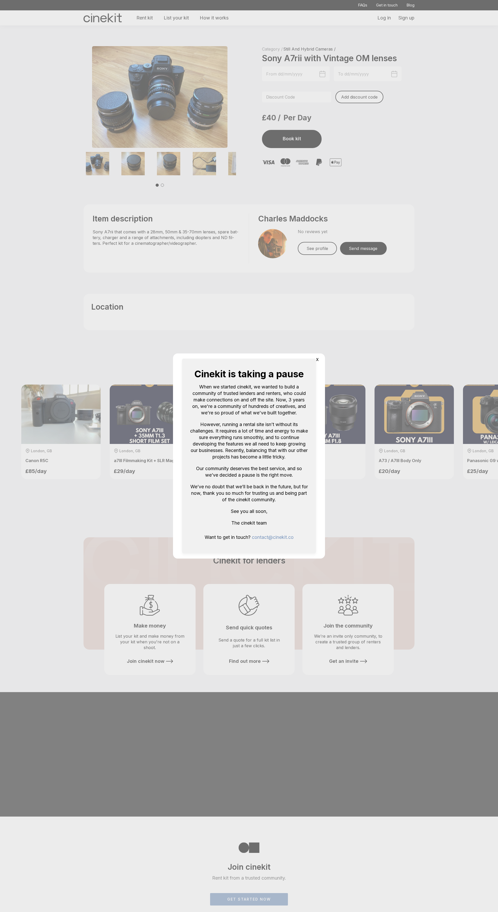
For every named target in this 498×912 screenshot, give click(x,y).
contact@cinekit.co (273, 537)
